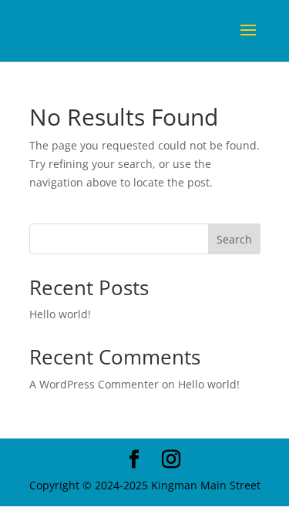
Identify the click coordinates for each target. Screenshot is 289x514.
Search (234, 239)
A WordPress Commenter (94, 384)
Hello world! (60, 314)
